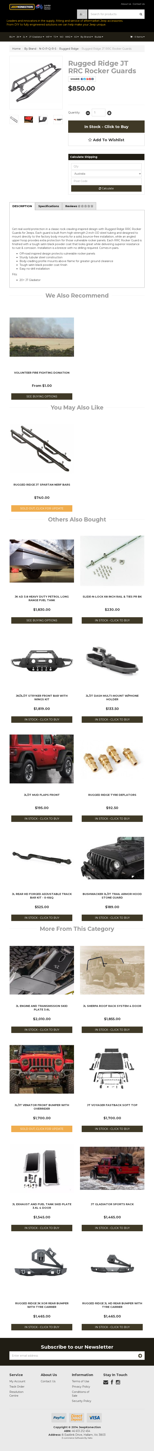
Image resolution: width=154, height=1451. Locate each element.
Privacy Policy (81, 1386)
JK (18, 36)
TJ (55, 36)
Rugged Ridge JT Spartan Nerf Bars (42, 484)
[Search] (141, 14)
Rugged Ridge (69, 48)
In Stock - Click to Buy (106, 126)
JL (24, 36)
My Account (17, 1381)
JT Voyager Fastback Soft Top (112, 1105)
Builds (98, 36)
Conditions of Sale (80, 1393)
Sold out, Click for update (41, 508)
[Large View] (13, 119)
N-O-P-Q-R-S (47, 48)
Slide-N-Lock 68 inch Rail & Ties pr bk (112, 596)
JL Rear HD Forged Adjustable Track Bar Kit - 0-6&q (42, 895)
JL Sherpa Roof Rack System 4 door (112, 1006)
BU (11, 36)
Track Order (16, 1386)
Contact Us (139, 3)
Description (22, 206)
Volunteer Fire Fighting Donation (41, 372)
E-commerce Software (73, 1438)
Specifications (48, 206)
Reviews (71, 206)
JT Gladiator (36, 36)
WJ (61, 36)
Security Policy (81, 1401)
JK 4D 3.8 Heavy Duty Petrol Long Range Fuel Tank (42, 598)
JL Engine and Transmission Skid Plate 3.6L (42, 1007)
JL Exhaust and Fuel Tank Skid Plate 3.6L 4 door (41, 1206)
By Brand (86, 36)
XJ (75, 36)
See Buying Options (41, 396)
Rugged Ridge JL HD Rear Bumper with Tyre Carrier (112, 1305)
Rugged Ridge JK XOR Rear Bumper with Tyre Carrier (42, 1305)
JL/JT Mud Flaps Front (42, 795)
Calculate (107, 188)
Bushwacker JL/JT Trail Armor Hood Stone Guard (112, 895)
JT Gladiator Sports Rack (112, 1204)
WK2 (68, 36)
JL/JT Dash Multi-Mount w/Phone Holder (112, 697)
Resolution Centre (16, 1393)
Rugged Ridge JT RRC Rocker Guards (106, 48)
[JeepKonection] (30, 6)
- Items (138, 36)
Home (16, 48)
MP (48, 36)
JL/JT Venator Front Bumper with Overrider (42, 1106)
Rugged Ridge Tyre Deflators (112, 795)
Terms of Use (80, 1381)
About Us (126, 3)
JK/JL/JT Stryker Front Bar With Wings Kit (42, 697)
